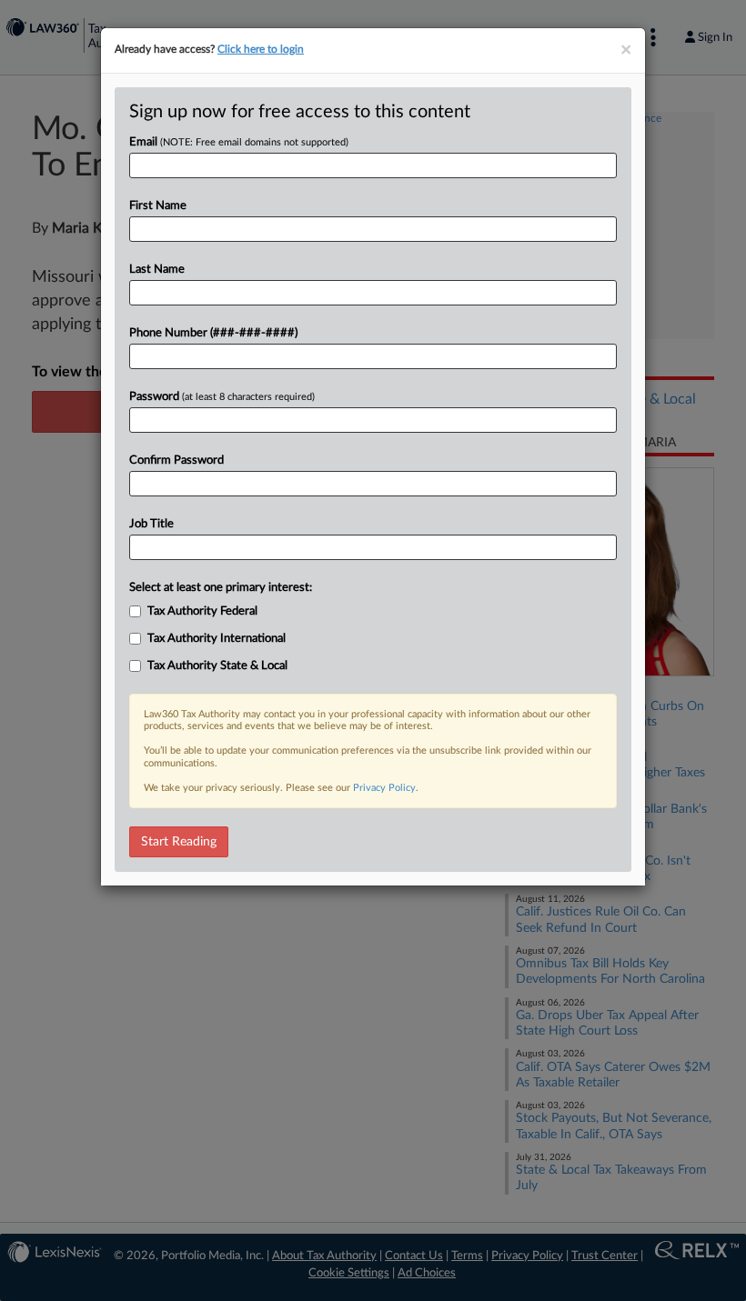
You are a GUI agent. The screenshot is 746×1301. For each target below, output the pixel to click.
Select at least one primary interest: (220, 588)
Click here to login (260, 49)
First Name (157, 206)
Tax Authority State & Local (217, 666)
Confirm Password (176, 460)
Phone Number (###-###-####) (213, 333)
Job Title (151, 524)
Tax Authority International (216, 639)
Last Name (157, 269)
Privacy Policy (384, 788)
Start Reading (179, 842)
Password (222, 397)
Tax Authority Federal (202, 611)
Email (238, 142)
